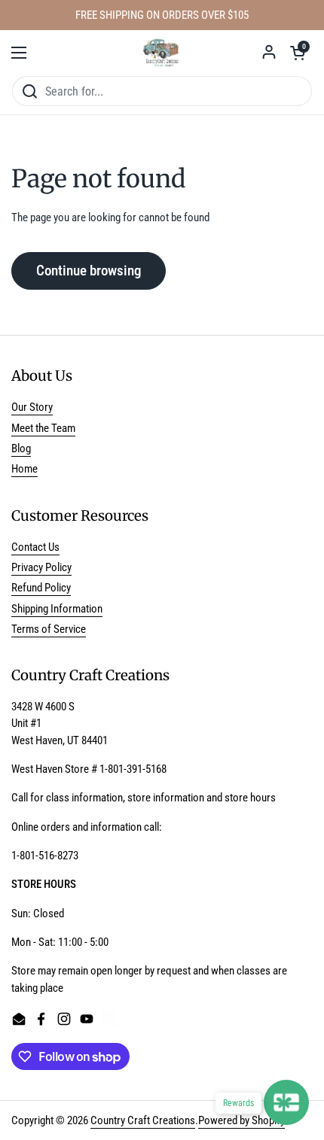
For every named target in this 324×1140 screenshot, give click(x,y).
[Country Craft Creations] (162, 53)
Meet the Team (43, 428)
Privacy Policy (41, 567)
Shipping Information (56, 609)
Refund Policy (41, 587)
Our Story (32, 407)
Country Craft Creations (142, 1120)
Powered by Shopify (241, 1120)
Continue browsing (88, 270)
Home (24, 469)
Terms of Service (48, 629)
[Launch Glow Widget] (286, 1102)
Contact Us (35, 547)
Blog (21, 448)
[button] (298, 53)
